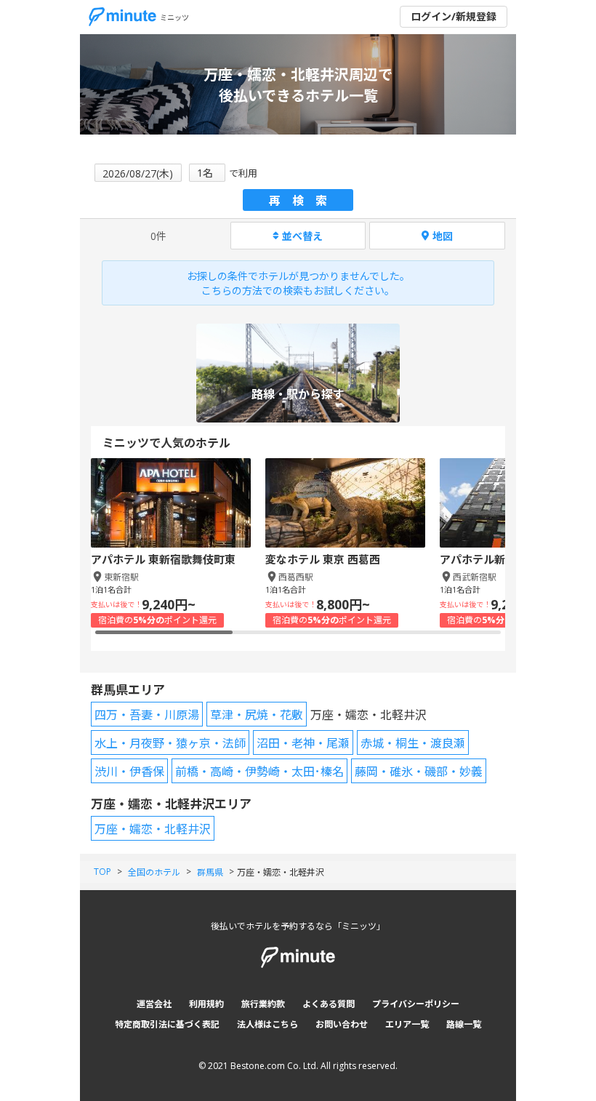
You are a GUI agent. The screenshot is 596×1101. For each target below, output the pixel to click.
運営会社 (154, 1004)
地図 (442, 236)
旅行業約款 (263, 1004)
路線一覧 (463, 1024)
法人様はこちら (267, 1024)
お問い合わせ (341, 1024)
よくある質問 (328, 1004)
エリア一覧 (407, 1024)
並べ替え (302, 236)
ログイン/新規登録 (453, 16)
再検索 (304, 201)
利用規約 (206, 1004)
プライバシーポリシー (415, 1004)
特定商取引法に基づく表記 (167, 1024)
